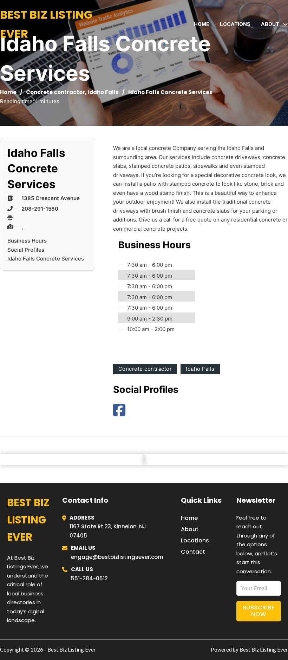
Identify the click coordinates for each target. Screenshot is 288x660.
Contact (193, 552)
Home (201, 24)
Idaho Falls (103, 92)
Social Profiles (25, 249)
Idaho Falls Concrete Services (45, 258)
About (189, 529)
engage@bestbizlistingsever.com (117, 557)
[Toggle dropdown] (285, 24)
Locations (235, 24)
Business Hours (27, 240)
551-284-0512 (89, 578)
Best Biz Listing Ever (46, 24)
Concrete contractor (55, 92)
